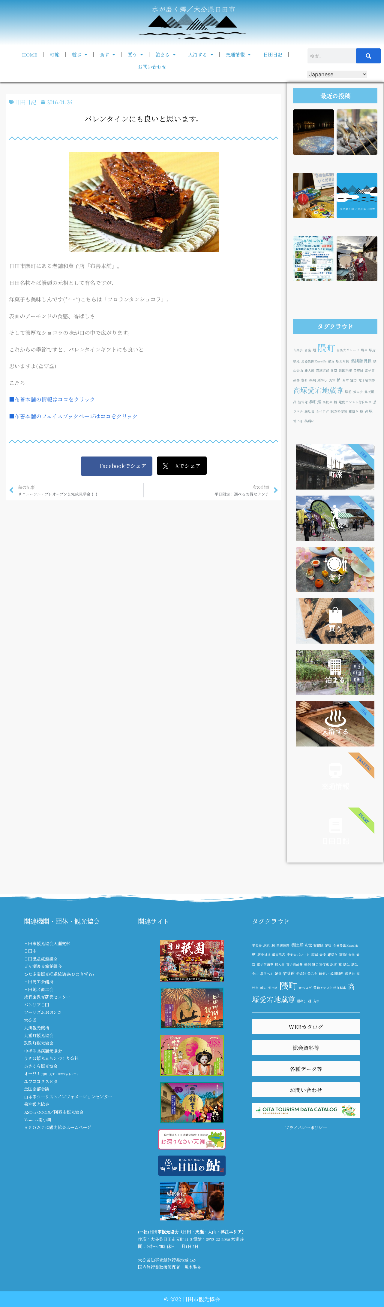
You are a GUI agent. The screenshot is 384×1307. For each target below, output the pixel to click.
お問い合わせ (152, 66)
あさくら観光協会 (41, 1066)
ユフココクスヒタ (41, 1081)
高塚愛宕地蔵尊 (318, 390)
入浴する (197, 54)
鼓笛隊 (303, 402)
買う (132, 54)
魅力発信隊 (339, 411)
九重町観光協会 (38, 1035)
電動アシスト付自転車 (355, 402)
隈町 (326, 347)
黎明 (304, 380)
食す (104, 54)
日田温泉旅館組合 (41, 959)
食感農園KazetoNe (313, 361)
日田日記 (272, 54)
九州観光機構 (36, 1028)
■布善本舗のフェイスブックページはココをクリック (73, 416)
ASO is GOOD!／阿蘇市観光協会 (53, 1112)
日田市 (30, 951)
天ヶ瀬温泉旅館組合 (43, 966)
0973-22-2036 (218, 1239)
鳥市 (345, 380)
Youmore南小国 (37, 1119)
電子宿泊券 (366, 380)
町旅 (54, 54)
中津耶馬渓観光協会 (43, 1051)
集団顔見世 (361, 360)
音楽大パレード (347, 350)
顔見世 (309, 411)
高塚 (369, 411)
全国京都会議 (36, 1089)
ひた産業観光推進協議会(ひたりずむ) (59, 974)
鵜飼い (309, 421)
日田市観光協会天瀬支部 (47, 943)
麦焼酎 (358, 370)
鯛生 (364, 350)
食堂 (332, 380)
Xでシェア (184, 465)
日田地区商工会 (38, 989)
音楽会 (298, 350)
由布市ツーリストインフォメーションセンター (68, 1097)
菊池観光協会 (36, 1104)
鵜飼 (312, 380)
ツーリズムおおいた (43, 1012)
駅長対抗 (342, 361)
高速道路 (322, 370)
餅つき (298, 421)
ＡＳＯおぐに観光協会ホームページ (57, 1127)
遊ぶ (76, 54)
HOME (30, 54)
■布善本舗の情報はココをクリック (52, 399)
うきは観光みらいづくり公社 (51, 1058)
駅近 (372, 350)
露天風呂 (278, 954)
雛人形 (309, 370)
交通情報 (235, 54)
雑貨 (331, 361)
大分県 (30, 1020)
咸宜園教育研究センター (47, 997)
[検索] (368, 55)
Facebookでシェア (119, 465)
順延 (296, 361)
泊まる (162, 54)
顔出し (322, 380)
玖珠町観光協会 (38, 1043)
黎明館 (315, 402)
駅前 (348, 391)
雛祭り (353, 411)
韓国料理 (345, 370)
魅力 (353, 380)
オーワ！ (50, 1073)
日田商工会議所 (38, 982)
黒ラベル (266, 973)
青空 (334, 370)
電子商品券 (294, 964)
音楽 (307, 350)
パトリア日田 (36, 1005)
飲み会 (358, 391)
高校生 (327, 402)
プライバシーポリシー (306, 1128)
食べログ (322, 411)
